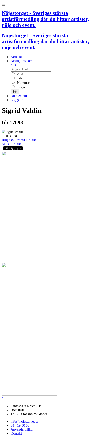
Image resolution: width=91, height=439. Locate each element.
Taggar (21, 87)
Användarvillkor (22, 429)
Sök (13, 65)
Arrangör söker (21, 61)
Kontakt (16, 57)
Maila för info (11, 144)
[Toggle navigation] (3, 5)
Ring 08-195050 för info (19, 140)
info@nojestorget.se (24, 421)
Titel (19, 78)
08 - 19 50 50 (20, 425)
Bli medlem (19, 96)
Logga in (17, 100)
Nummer (22, 83)
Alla (19, 74)
